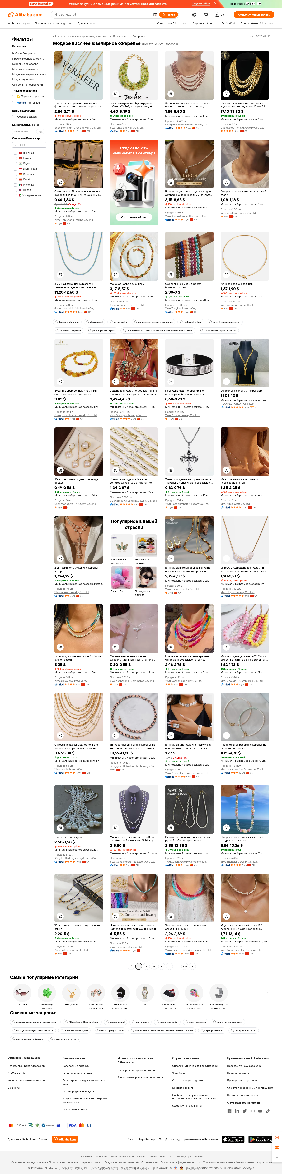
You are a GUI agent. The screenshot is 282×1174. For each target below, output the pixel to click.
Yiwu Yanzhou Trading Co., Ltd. (238, 212)
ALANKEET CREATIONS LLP (237, 403)
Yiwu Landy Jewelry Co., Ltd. (71, 769)
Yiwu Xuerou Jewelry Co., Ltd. (71, 592)
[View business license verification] (175, 1168)
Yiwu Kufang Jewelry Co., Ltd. (182, 415)
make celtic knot (193, 322)
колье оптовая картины (230, 1022)
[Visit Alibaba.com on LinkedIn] (237, 1111)
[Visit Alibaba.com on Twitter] (244, 1111)
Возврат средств (182, 1087)
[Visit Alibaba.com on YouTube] (260, 1111)
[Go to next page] (192, 966)
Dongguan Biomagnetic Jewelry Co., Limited (189, 124)
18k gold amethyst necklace (84, 1022)
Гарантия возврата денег (78, 1073)
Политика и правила (75, 1109)
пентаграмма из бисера (29, 1039)
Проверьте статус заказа (242, 1080)
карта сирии (142, 1022)
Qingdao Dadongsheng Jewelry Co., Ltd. (78, 858)
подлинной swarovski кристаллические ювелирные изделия (160, 330)
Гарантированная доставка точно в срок (84, 1082)
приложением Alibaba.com (200, 1139)
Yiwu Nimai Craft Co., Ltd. (235, 503)
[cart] (206, 15)
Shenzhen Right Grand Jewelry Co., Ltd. (77, 127)
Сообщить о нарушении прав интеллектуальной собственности (194, 1096)
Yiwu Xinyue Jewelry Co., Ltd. (127, 127)
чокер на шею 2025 (245, 1030)
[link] (277, 1137)
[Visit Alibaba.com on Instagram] (252, 1111)
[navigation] (29, 501)
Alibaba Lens (28, 1139)
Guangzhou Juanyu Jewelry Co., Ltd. (75, 415)
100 (185, 966)
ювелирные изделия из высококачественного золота (164, 1030)
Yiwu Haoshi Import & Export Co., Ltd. (187, 503)
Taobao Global (156, 1156)
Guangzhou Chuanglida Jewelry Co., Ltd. (133, 500)
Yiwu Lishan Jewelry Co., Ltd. (182, 589)
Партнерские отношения (242, 1095)
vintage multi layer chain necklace (34, 1030)
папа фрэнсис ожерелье (226, 322)
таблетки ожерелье (70, 330)
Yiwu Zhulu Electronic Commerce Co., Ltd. (189, 773)
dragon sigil (96, 322)
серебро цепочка (214, 1030)
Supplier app (147, 1139)
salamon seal (117, 1022)
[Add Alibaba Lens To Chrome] (65, 1139)
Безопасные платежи (76, 1065)
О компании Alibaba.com (24, 1057)
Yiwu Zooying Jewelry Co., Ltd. (183, 308)
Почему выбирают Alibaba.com (26, 1065)
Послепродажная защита (78, 1091)
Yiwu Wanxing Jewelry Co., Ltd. (239, 304)
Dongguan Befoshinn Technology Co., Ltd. (134, 766)
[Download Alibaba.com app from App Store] (233, 1139)
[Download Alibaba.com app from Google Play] (261, 1139)
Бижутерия (120, 36)
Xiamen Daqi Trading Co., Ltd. (127, 304)
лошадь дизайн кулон (76, 1030)
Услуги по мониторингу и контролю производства (85, 1100)
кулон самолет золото (66, 1039)
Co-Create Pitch (17, 1073)
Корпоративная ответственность (28, 1080)
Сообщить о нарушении (187, 1105)
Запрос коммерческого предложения (140, 1077)
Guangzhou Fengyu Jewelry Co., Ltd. (242, 127)
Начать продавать (238, 1073)
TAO (170, 1156)
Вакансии (14, 1087)
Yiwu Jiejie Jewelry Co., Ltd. (70, 680)
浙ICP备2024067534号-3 (239, 1168)
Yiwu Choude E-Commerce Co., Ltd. (242, 680)
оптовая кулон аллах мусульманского (37, 1022)
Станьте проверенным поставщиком (250, 1087)
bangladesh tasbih (69, 322)
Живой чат (178, 1073)
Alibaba (57, 36)
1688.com (101, 1156)
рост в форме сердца (104, 330)
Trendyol (182, 1156)
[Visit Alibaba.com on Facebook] (229, 1111)
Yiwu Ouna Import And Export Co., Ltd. (132, 861)
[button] (155, 14)
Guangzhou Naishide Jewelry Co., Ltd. (76, 308)
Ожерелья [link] (139, 36)
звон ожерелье (197, 1022)
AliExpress (86, 1156)
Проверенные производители (136, 1070)
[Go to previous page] (131, 966)
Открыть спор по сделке (187, 1080)
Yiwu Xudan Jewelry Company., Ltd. (186, 216)
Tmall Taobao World (122, 1156)
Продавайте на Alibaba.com (244, 1065)
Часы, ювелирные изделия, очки (87, 36)
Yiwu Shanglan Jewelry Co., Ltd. (128, 415)
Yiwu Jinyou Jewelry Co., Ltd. (238, 592)
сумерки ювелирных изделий (220, 330)
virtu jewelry (120, 322)
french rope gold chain (111, 1030)
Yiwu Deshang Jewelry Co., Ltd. (183, 680)
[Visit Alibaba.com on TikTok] (268, 1111)
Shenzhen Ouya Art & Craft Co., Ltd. (75, 503)
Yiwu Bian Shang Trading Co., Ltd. (73, 219)
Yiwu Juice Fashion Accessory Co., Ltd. (244, 769)
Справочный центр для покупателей (195, 1065)
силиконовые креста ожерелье (155, 322)
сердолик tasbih (169, 1022)
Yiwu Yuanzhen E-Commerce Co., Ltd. (132, 680)
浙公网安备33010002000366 (204, 1168)
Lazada (141, 1156)
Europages (196, 1156)
